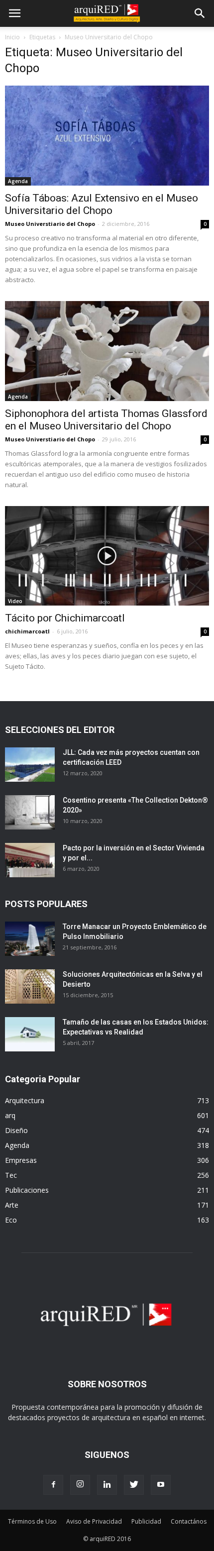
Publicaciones (27, 1190)
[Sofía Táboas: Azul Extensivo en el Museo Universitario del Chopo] (107, 136)
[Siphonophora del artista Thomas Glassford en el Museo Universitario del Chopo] (107, 351)
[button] (200, 13)
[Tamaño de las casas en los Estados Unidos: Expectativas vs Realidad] (30, 1034)
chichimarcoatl (27, 631)
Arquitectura (24, 1100)
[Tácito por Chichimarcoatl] (107, 556)
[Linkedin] (107, 1485)
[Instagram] (80, 1485)
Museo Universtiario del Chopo (50, 223)
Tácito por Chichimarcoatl (65, 618)
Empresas (21, 1160)
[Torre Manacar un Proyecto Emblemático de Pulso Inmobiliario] (30, 939)
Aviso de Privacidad (94, 1521)
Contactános (189, 1521)
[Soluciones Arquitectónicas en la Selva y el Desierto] (30, 986)
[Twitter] (134, 1485)
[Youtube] (161, 1485)
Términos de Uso (32, 1521)
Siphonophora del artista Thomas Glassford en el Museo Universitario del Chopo (106, 420)
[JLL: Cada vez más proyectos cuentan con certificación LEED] (30, 764)
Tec (11, 1175)
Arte (11, 1205)
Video (15, 601)
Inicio (12, 37)
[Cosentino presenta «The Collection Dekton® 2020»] (30, 812)
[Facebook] (53, 1485)
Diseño (16, 1130)
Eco (11, 1220)
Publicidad (146, 1521)
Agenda (18, 181)
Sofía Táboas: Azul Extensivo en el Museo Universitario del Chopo (101, 204)
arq (10, 1115)
